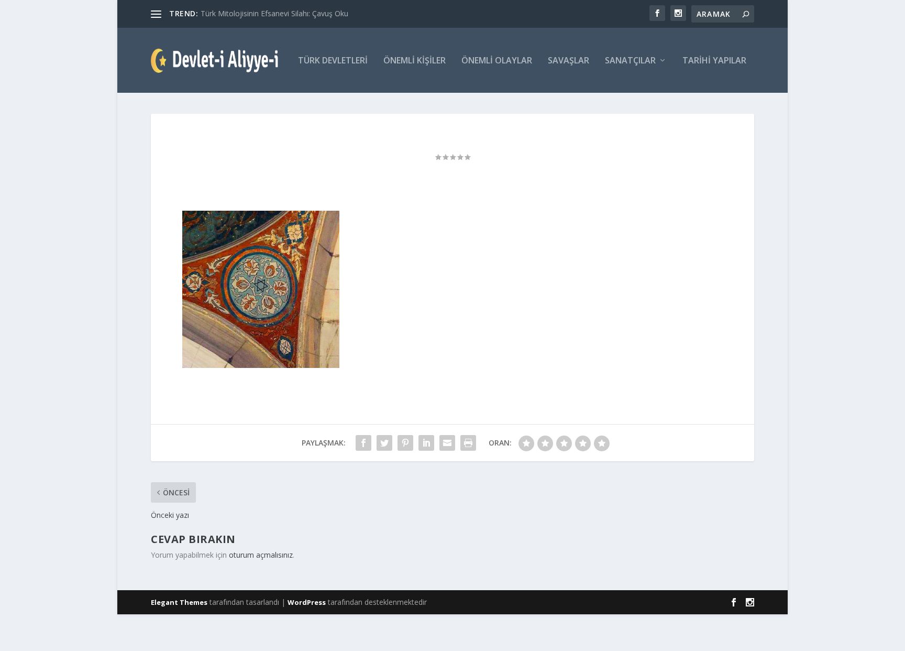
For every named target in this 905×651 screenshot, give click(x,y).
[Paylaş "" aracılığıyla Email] (447, 442)
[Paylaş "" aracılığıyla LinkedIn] (426, 442)
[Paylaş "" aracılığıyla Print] (468, 442)
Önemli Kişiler (414, 61)
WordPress (307, 602)
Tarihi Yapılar (714, 61)
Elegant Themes (179, 602)
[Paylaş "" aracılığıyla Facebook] (363, 442)
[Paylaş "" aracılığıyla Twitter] (384, 442)
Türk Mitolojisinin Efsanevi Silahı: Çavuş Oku (274, 13)
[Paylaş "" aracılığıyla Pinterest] (405, 442)
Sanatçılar (630, 61)
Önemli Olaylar (496, 61)
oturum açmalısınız (261, 555)
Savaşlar (568, 61)
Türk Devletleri (333, 61)
